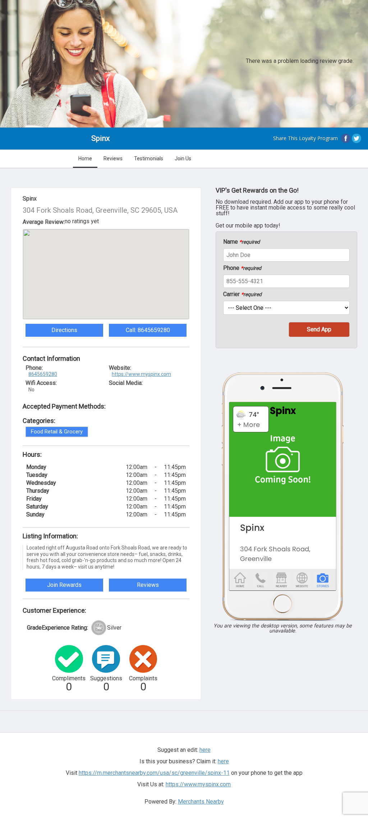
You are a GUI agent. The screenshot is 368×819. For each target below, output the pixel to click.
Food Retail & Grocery (57, 431)
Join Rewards (64, 584)
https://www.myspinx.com (141, 374)
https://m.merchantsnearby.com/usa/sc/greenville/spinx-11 (154, 772)
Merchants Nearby (201, 801)
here (223, 761)
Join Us (183, 158)
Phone (242, 268)
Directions (64, 330)
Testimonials (148, 158)
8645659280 (42, 374)
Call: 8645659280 (148, 330)
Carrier (242, 294)
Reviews (113, 158)
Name (241, 242)
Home (85, 158)
